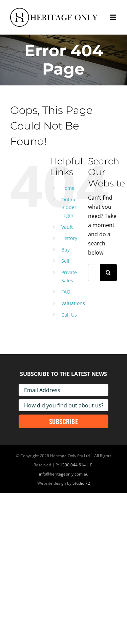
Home (68, 188)
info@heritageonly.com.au (63, 474)
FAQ (65, 291)
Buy (65, 249)
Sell (65, 261)
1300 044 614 (73, 465)
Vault (67, 227)
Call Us (69, 314)
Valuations (73, 303)
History (69, 238)
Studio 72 (81, 483)
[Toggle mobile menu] (113, 17)
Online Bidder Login (69, 207)
